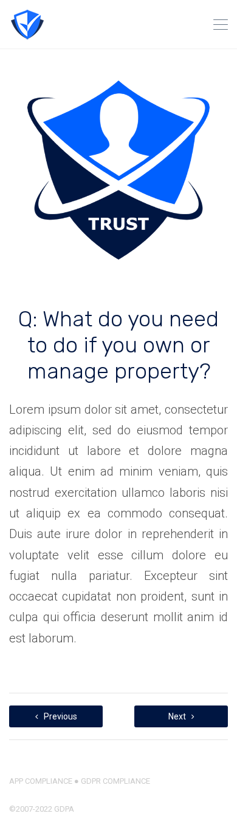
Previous (59, 716)
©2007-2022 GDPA (41, 808)
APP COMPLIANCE (40, 781)
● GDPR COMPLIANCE (111, 781)
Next (178, 716)
